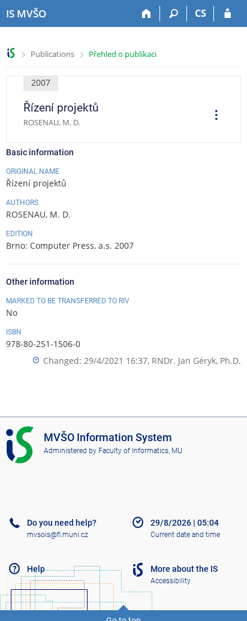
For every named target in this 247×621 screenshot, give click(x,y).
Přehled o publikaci (122, 54)
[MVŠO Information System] (11, 53)
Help (36, 569)
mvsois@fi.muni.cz (57, 534)
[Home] (146, 14)
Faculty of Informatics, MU (140, 451)
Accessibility (170, 581)
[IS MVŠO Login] (227, 14)
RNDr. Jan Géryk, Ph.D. (196, 360)
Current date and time (185, 534)
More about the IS (184, 569)
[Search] (173, 14)
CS (200, 13)
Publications (52, 54)
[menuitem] (212, 116)
